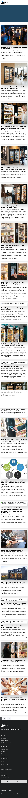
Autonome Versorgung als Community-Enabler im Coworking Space (12, 206)
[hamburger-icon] (26, 2)
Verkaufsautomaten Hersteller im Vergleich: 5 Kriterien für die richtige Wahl (13, 661)
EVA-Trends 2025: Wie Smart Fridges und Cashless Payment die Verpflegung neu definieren (12, 284)
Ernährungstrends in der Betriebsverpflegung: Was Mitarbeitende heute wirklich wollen (13, 604)
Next (9, 718)
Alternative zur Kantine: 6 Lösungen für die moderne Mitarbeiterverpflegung (13, 87)
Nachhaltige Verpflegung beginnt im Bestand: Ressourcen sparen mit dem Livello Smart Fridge (13, 128)
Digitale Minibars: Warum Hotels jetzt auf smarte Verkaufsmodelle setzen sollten (12, 367)
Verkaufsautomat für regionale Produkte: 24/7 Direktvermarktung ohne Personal (12, 344)
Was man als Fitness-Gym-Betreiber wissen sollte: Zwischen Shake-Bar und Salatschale (13, 168)
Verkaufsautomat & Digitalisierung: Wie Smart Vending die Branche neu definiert (14, 440)
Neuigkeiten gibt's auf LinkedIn (14, 781)
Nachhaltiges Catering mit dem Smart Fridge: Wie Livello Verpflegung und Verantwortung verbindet (13, 482)
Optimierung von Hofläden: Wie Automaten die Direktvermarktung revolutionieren (13, 583)
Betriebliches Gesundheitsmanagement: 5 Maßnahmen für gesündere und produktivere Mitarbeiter (13, 699)
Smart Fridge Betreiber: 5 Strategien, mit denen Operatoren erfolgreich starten (12, 550)
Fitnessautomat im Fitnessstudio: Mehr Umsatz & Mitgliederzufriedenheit (12, 626)
